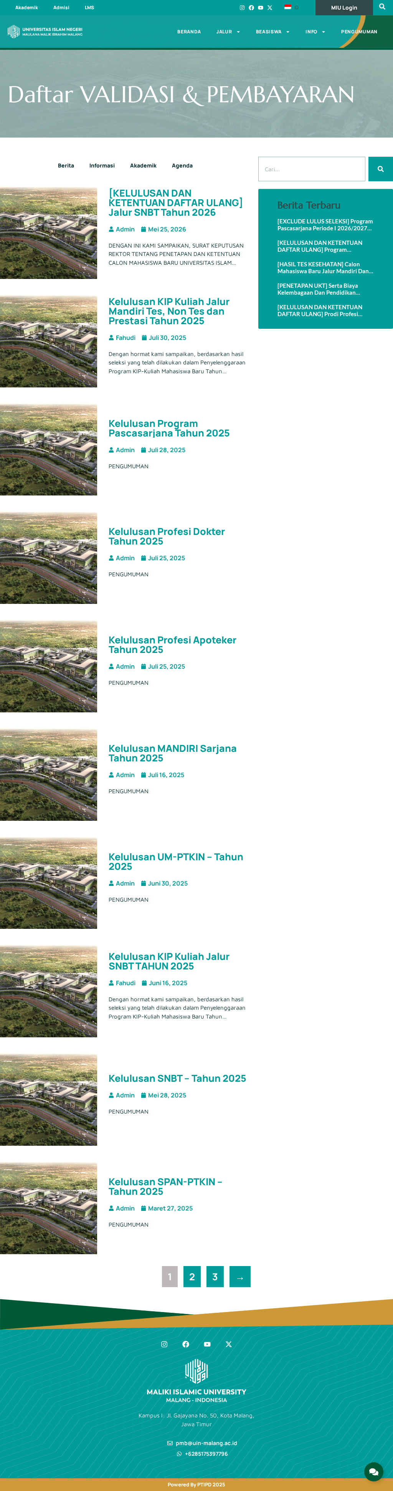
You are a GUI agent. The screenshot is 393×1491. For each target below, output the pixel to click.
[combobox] (311, 169)
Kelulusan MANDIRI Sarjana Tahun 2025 (173, 752)
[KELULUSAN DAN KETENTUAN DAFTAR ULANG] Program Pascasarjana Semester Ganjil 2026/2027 (319, 246)
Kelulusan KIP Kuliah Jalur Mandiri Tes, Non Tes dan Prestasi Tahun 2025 (169, 311)
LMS (89, 7)
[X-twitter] (269, 7)
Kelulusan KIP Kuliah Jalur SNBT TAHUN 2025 (169, 961)
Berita (66, 165)
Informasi (102, 165)
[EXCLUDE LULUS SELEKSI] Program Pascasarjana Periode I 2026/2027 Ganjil (325, 224)
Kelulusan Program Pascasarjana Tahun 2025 (169, 428)
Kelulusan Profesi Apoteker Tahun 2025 (172, 644)
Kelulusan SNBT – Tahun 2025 (177, 1078)
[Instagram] (242, 7)
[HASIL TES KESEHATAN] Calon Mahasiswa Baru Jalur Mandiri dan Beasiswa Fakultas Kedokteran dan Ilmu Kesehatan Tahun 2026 (323, 267)
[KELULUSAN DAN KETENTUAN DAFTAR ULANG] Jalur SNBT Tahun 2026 (176, 202)
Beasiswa (269, 31)
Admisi (61, 7)
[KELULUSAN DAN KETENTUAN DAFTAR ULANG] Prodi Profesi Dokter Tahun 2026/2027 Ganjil (319, 310)
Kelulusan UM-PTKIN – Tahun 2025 (176, 861)
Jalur (224, 31)
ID (295, 7)
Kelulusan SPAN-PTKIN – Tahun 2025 (166, 1186)
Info (311, 31)
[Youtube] (260, 7)
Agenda (182, 165)
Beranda (189, 31)
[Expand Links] (373, 1471)
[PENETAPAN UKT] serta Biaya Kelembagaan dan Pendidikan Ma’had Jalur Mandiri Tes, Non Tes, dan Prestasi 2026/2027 (322, 289)
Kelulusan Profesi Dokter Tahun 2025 (167, 536)
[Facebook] (251, 7)
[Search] (380, 169)
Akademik (26, 7)
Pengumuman (359, 31)
